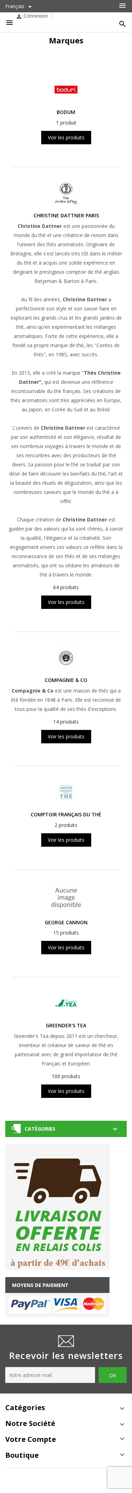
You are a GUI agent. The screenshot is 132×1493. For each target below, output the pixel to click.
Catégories (40, 1128)
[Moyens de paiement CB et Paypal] (57, 1296)
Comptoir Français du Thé (66, 814)
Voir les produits (66, 137)
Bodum (66, 112)
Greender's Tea (66, 1025)
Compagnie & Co (66, 680)
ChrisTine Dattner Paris (66, 215)
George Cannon (66, 922)
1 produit (66, 122)
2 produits (66, 825)
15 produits (66, 932)
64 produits (66, 587)
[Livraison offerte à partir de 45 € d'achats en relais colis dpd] (57, 1206)
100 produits (66, 1076)
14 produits (66, 721)
